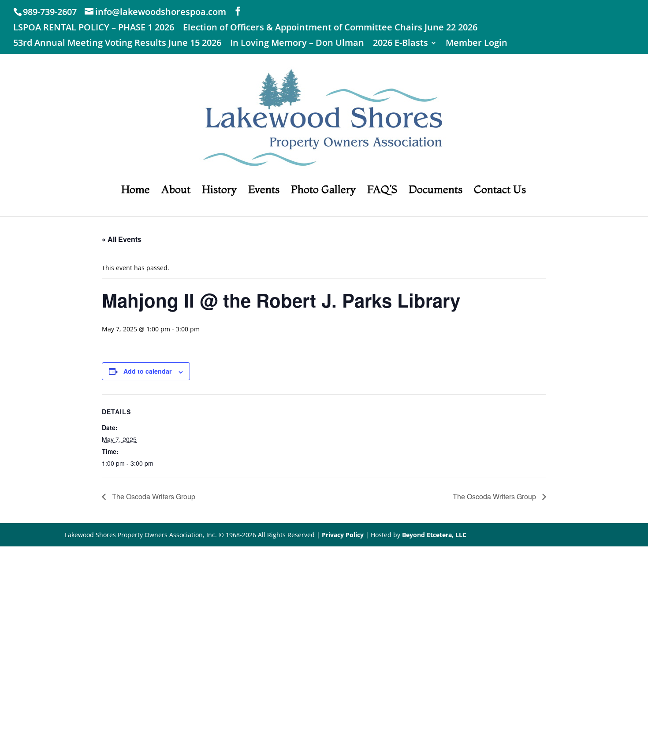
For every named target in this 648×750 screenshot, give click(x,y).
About (175, 191)
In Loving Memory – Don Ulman (297, 43)
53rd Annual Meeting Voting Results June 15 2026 (117, 43)
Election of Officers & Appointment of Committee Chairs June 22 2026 (330, 28)
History (219, 191)
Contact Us (500, 191)
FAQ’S (382, 191)
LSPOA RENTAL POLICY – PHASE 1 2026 (93, 28)
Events (263, 191)
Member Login (476, 43)
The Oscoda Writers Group (152, 496)
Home (135, 191)
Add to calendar (147, 371)
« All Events (122, 239)
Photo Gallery (323, 191)
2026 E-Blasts (400, 43)
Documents (435, 191)
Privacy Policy (343, 535)
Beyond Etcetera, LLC (434, 535)
